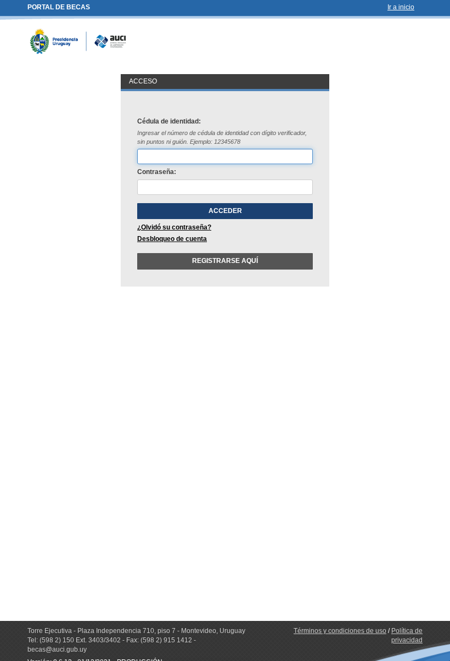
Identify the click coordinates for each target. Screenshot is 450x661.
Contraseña (155, 172)
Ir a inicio (400, 7)
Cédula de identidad (168, 121)
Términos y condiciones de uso (340, 631)
